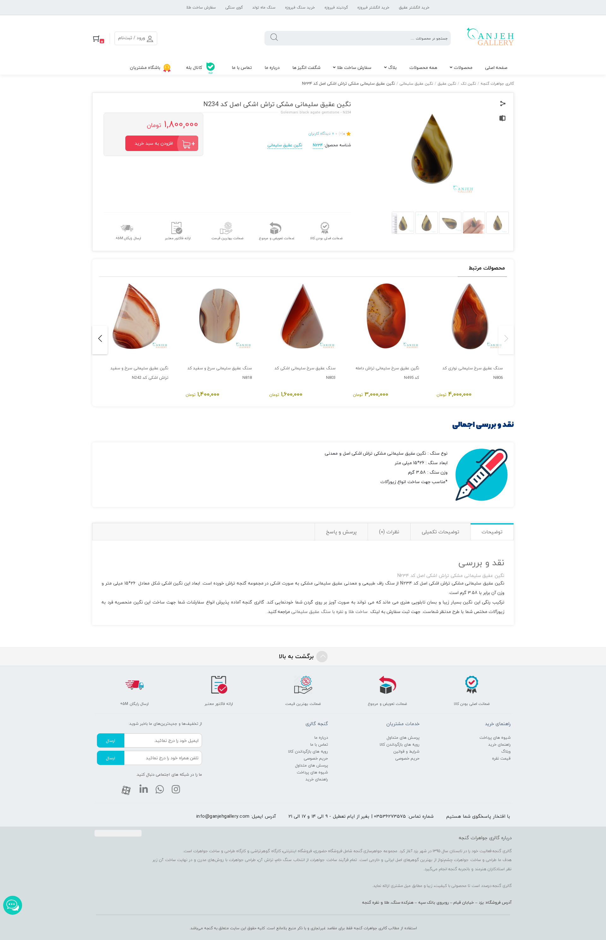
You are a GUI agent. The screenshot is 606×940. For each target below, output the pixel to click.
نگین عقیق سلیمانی (416, 83)
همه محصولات (423, 67)
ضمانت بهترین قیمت (227, 238)
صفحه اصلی (496, 67)
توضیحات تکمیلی (440, 531)
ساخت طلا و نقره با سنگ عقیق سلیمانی (329, 612)
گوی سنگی (234, 7)
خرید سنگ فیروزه (300, 7)
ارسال (110, 740)
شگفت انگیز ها (306, 67)
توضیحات (492, 531)
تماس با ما (242, 67)
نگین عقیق (447, 83)
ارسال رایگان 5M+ (128, 238)
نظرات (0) (389, 531)
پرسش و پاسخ (341, 531)
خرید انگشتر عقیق (414, 7)
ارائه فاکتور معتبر (178, 238)
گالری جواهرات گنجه (497, 83)
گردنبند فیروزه (336, 7)
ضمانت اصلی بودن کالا (326, 238)
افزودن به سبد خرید (154, 143)
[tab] (492, 531)
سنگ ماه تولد (264, 7)
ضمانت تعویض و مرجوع (276, 238)
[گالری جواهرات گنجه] (490, 38)
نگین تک (468, 83)
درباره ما (272, 67)
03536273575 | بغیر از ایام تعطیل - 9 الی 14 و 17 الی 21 (347, 816)
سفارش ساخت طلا (201, 7)
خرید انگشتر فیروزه (373, 7)
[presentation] (506, 340)
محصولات (463, 67)
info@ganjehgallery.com (223, 816)
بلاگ (392, 67)
